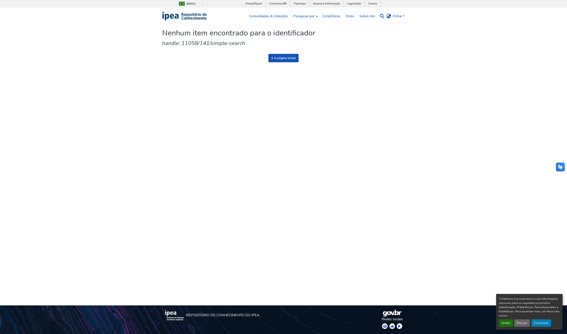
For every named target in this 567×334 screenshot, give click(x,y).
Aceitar (506, 323)
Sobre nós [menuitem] (367, 16)
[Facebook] (392, 326)
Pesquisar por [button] (304, 16)
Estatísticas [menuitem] (331, 16)
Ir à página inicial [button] (283, 58)
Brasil (186, 4)
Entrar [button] (398, 16)
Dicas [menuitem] (350, 16)
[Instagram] (385, 326)
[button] (184, 16)
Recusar (522, 323)
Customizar (541, 323)
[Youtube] (399, 326)
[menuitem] (305, 16)
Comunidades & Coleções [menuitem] (268, 16)
